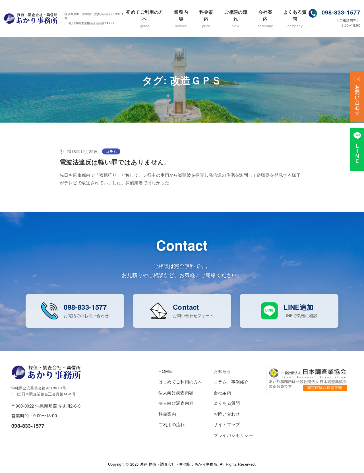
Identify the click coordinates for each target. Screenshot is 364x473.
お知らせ (222, 371)
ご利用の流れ (171, 424)
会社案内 (265, 18)
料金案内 (206, 18)
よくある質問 (295, 18)
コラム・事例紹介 (231, 382)
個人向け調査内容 (175, 392)
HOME (165, 371)
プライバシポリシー (233, 435)
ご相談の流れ (235, 18)
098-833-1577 (341, 12)
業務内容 (181, 18)
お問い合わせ (227, 414)
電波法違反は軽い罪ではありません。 (115, 161)
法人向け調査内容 (175, 403)
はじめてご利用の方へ (180, 382)
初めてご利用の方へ (144, 18)
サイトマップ (227, 424)
